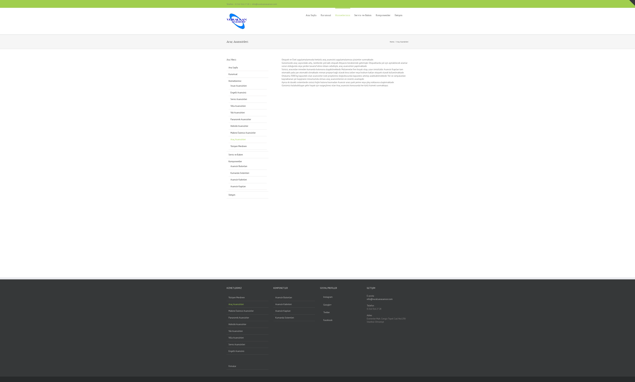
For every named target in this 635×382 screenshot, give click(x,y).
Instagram (328, 297)
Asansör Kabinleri (239, 179)
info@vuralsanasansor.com (264, 4)
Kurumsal (233, 74)
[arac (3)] (282, 187)
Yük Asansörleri (238, 112)
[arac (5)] (282, 214)
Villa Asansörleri (238, 106)
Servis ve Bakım (236, 154)
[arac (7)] (282, 242)
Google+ (327, 304)
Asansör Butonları (239, 166)
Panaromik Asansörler (241, 119)
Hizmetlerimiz (235, 81)
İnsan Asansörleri (239, 85)
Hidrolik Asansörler (239, 126)
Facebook (327, 320)
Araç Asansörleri (238, 139)
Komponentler (235, 161)
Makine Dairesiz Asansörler (243, 132)
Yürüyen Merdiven (239, 146)
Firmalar (232, 366)
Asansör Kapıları (238, 186)
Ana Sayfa (233, 67)
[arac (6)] (282, 228)
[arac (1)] (282, 256)
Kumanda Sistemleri (240, 173)
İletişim (232, 194)
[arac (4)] (282, 200)
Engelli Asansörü (238, 92)
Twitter (326, 312)
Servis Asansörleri (239, 99)
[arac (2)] (282, 173)
